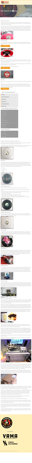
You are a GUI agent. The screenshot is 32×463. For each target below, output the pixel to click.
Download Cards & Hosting (5, 122)
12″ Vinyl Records (3, 131)
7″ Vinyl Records (3, 136)
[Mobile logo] (16, 457)
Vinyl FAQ (14, 371)
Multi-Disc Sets (4, 99)
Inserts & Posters (3, 115)
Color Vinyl (3, 94)
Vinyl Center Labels (4, 113)
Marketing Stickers (3, 124)
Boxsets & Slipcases (4, 120)
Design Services (4, 101)
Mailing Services (4, 106)
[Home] (5, 2)
